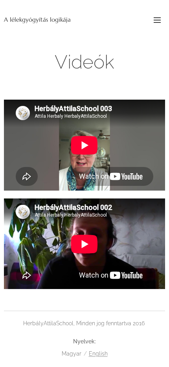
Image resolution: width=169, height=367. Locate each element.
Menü (157, 20)
